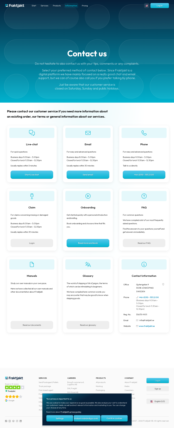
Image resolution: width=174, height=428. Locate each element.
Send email (88, 174)
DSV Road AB (72, 392)
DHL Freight (72, 388)
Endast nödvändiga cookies (87, 418)
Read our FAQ (144, 243)
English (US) (160, 401)
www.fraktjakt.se (147, 326)
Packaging (100, 390)
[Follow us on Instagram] (17, 421)
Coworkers (129, 390)
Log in (160, 5)
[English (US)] (146, 5)
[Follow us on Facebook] (6, 421)
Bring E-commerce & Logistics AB (75, 383)
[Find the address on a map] (163, 284)
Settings (60, 418)
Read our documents (32, 325)
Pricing (85, 5)
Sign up (158, 388)
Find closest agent (46, 390)
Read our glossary (88, 325)
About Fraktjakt (131, 382)
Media (127, 386)
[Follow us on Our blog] (13, 421)
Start (34, 5)
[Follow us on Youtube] (10, 421)
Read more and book (88, 243)
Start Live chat (32, 174)
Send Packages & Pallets (48, 382)
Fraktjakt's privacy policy (71, 412)
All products (100, 382)
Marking (99, 386)
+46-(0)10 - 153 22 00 (144, 174)
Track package (45, 386)
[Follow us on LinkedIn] (21, 421)
